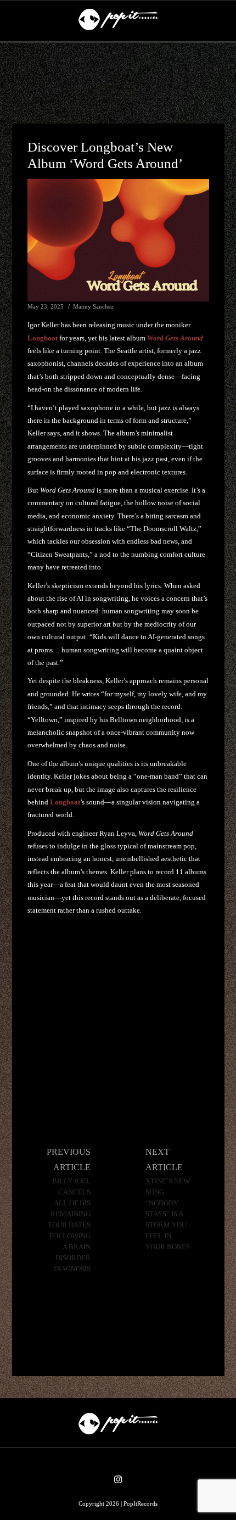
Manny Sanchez (93, 306)
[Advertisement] (118, 83)
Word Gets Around (175, 338)
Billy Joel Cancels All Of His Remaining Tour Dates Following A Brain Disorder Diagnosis (69, 1225)
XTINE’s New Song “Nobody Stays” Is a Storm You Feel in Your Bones (167, 1214)
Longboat (42, 338)
